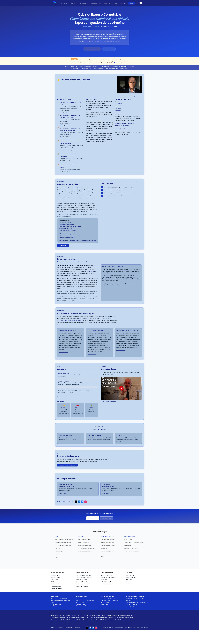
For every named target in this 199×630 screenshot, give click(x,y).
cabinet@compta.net (81, 604)
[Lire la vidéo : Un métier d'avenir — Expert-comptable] (121, 388)
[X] (76, 501)
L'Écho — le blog (128, 539)
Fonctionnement (59, 560)
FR (140, 3)
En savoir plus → (63, 245)
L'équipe (57, 557)
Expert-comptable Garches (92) (59, 620)
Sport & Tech (127, 545)
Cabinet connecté (98, 68)
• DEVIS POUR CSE (120, 128)
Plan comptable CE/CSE (84, 551)
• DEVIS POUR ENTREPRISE (122, 125)
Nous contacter (118, 63)
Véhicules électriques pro (107, 551)
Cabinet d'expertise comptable (63, 542)
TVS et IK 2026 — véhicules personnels (133, 542)
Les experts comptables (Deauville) (60, 622)
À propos (57, 554)
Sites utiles (128, 582)
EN (143, 3)
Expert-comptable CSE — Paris (126, 615)
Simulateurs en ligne (131, 577)
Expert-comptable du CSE (84, 539)
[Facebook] (82, 501)
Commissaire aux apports (126, 66)
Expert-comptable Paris (75, 620)
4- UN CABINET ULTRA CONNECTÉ (125, 97)
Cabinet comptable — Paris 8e (109, 615)
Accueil (73, 3)
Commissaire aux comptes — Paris (80, 617)
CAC (116, 3)
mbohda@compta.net (56, 606)
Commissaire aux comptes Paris (63, 545)
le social (91, 271)
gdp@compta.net (105, 604)
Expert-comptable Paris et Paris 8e (64, 539)
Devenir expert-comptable (61, 563)
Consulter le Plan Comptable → (67, 465)
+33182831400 (64, 3)
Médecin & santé (55, 577)
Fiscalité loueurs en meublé (108, 545)
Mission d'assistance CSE (84, 545)
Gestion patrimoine (96, 3)
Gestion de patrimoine (85, 66)
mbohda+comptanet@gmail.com (119, 627)
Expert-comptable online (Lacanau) (124, 617)
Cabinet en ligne (59, 551)
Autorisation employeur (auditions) (87, 548)
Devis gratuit (124, 68)
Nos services (58, 548)
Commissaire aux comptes (110, 66)
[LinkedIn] (79, 501)
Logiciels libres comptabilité (131, 548)
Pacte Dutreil (104, 548)
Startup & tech (55, 584)
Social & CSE (97, 66)
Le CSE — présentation (83, 542)
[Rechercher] (137, 3)
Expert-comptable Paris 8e (83, 575)
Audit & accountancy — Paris (73, 615)
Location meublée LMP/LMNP (108, 542)
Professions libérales (56, 586)
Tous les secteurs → (56, 588)
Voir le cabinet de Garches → (83, 606)
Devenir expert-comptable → (109, 401)
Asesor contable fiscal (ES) (58, 615)
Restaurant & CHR (55, 575)
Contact (131, 3)
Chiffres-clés (129, 579)
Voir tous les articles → (63, 397)
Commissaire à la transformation (81, 68)
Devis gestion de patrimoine (108, 539)
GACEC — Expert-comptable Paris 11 (109, 620)
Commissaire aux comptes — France (60, 617)
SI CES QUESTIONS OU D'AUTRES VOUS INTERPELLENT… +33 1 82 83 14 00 (77, 240)
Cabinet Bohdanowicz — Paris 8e (91, 615)
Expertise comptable (82, 3)
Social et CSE (107, 3)
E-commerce (54, 579)
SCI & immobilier (55, 582)
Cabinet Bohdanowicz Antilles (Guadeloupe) (102, 617)
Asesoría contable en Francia (131, 551)
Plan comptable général (82, 582)
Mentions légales (131, 627)
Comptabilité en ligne (111, 68)
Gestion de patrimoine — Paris (91, 620)
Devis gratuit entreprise (92, 49)
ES (146, 3)
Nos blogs (122, 3)
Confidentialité (140, 627)
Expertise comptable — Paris (127, 620)
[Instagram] (85, 501)
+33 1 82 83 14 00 (108, 49)
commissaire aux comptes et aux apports (69, 320)
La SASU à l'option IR (106, 582)
